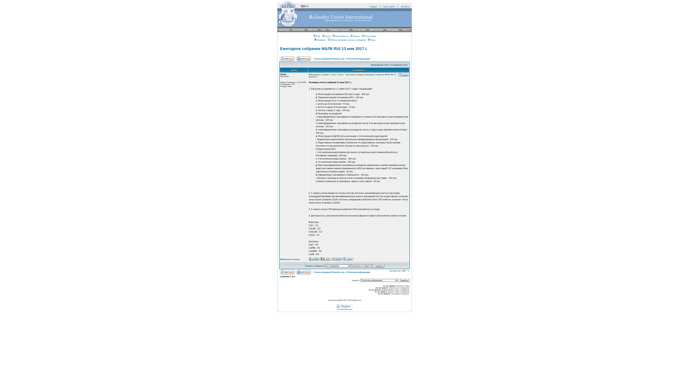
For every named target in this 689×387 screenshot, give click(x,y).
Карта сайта (388, 7)
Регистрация (370, 36)
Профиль (321, 40)
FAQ (318, 36)
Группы (356, 36)
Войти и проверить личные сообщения (348, 40)
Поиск (328, 36)
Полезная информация (358, 59)
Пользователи (341, 36)
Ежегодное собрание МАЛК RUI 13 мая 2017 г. (323, 48)
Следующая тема (399, 65)
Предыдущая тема (379, 65)
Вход (373, 40)
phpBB (339, 300)
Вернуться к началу (290, 259)
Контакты (405, 7)
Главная (373, 7)
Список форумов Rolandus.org (329, 59)
